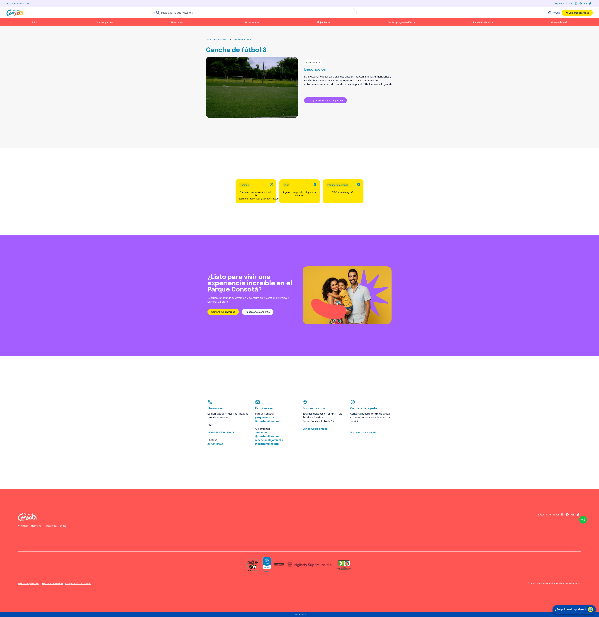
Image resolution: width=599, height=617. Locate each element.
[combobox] (255, 12)
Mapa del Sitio (299, 614)
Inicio (35, 22)
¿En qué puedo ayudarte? (570, 609)
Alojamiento (323, 22)
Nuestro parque (104, 22)
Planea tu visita (481, 22)
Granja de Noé (559, 22)
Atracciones (177, 22)
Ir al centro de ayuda (363, 432)
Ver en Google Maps (315, 428)
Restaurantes (252, 22)
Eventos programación (399, 22)
